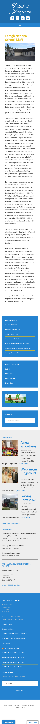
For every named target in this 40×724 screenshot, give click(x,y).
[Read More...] (24, 464)
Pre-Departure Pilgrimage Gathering (17, 343)
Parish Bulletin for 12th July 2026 (13, 662)
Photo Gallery (9, 383)
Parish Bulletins (11, 649)
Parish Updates (10, 378)
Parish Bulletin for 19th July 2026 (13, 657)
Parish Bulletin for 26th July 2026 (13, 653)
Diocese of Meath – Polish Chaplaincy (14, 634)
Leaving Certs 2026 (11, 334)
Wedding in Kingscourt (13, 329)
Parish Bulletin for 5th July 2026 (12, 667)
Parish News (9, 373)
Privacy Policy (20, 707)
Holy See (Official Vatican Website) (13, 638)
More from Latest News (11, 523)
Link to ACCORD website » (11, 585)
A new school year (11, 325)
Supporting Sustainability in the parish (18, 348)
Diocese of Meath (8, 629)
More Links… (6, 643)
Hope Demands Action (12, 339)
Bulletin (7, 369)
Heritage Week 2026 (12, 353)
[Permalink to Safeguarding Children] (15, 403)
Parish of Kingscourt (20, 9)
